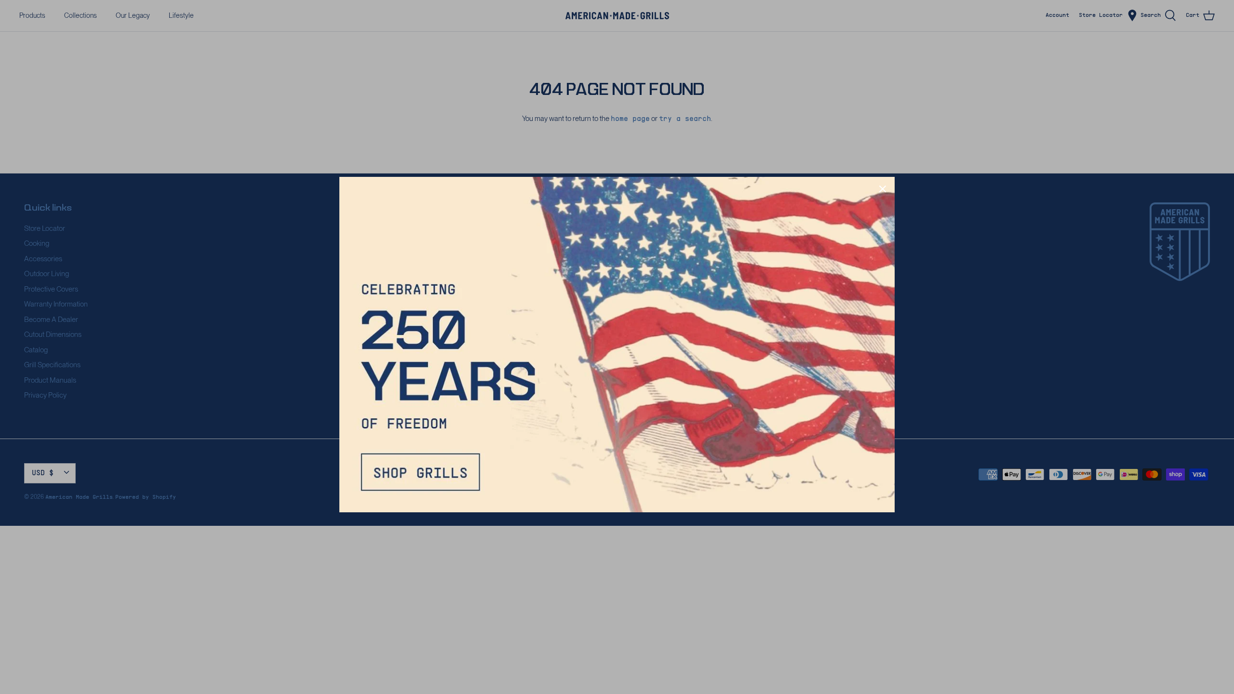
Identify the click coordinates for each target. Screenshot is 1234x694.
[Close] (882, 189)
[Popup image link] (617, 344)
